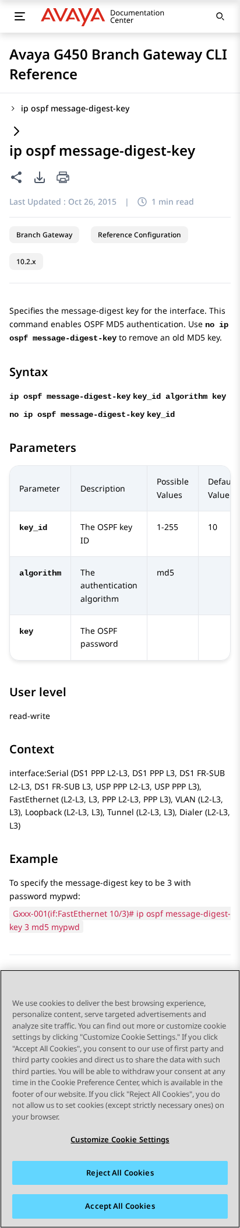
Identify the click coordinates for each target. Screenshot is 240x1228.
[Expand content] (16, 132)
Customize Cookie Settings (119, 1139)
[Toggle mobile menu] (19, 16)
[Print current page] (63, 178)
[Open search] (220, 16)
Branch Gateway (44, 235)
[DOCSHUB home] (106, 16)
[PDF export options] (40, 177)
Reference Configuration (139, 235)
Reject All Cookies (119, 1172)
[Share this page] (16, 177)
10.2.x (26, 261)
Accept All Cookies (119, 1206)
